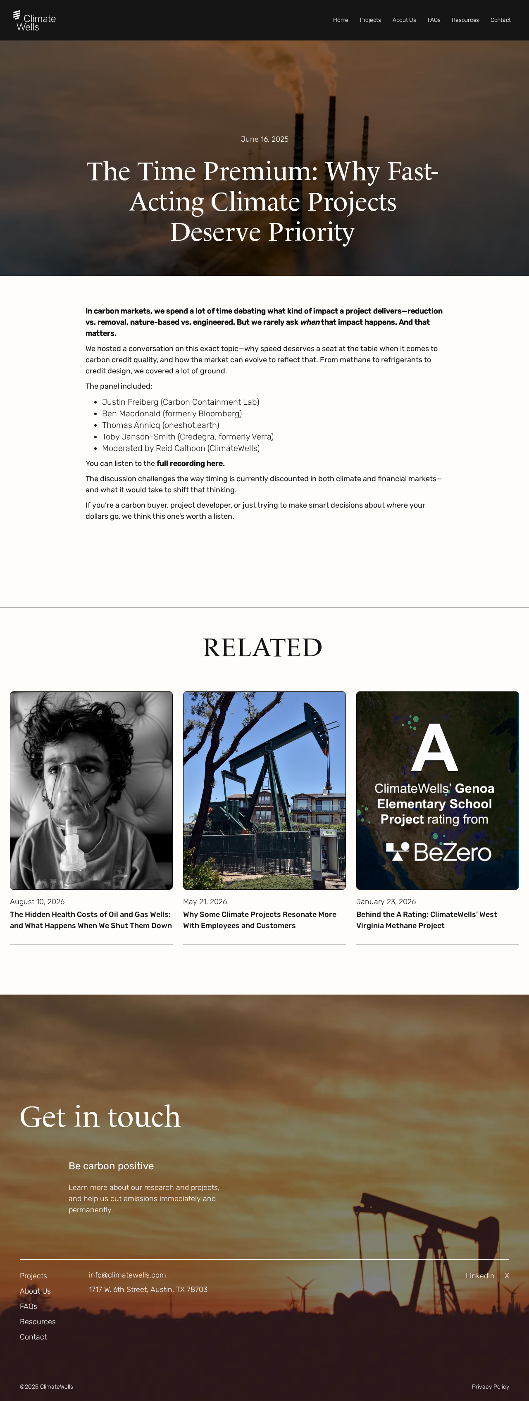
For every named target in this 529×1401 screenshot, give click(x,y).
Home (340, 20)
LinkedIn (480, 1275)
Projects (370, 20)
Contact (501, 20)
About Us (404, 20)
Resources (465, 20)
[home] (34, 20)
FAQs (434, 20)
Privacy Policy (490, 1386)
